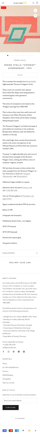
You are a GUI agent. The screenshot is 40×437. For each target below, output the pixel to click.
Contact (5, 371)
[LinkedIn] (24, 351)
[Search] (33, 3)
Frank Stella (20, 60)
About (5, 363)
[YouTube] (19, 351)
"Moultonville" (8, 176)
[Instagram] (8, 351)
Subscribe (11, 407)
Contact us (26, 188)
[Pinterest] (14, 351)
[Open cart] (37, 3)
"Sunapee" (26, 174)
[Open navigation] (3, 3)
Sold (20, 75)
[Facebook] (3, 351)
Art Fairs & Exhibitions (10, 367)
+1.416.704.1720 (11, 190)
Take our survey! (8, 383)
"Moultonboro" (22, 176)
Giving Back (7, 379)
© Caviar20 (20, 418)
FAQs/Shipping (9, 253)
